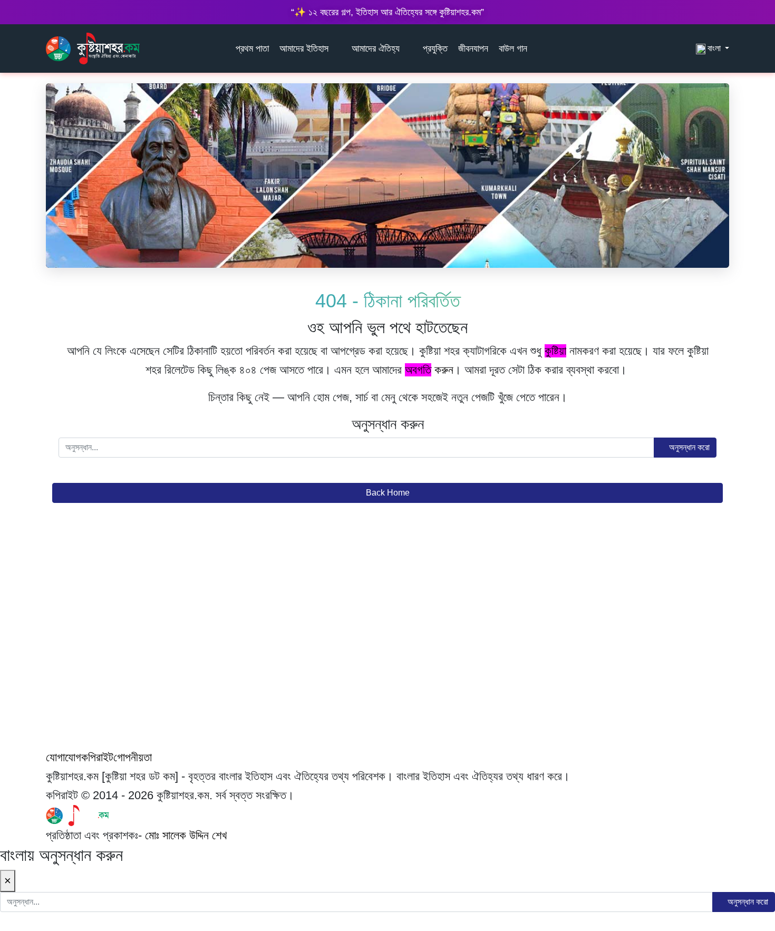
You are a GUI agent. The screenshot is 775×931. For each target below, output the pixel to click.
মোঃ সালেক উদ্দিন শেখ (186, 835)
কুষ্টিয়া (555, 350)
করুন (429, 369)
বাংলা (714, 48)
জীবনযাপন (473, 48)
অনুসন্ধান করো (688, 447)
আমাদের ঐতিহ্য (376, 48)
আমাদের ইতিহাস (303, 48)
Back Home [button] (388, 492)
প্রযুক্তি (435, 48)
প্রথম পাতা (252, 48)
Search (685, 48)
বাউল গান (513, 48)
